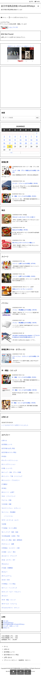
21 (31, 143)
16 (4, 143)
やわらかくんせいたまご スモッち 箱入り (23, 217)
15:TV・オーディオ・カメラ (10, 520)
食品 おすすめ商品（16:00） (20, 230)
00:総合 (4, 456)
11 (15, 140)
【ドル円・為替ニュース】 (11, 626)
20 (26, 143)
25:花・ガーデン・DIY (8, 560)
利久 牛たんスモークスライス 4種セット (23, 242)
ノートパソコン (8, 516)
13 (26, 140)
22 (37, 143)
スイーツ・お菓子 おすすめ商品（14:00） (24, 276)
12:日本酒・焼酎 (6, 504)
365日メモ (6, 628)
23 (4, 146)
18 (15, 143)
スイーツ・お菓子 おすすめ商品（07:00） (24, 263)
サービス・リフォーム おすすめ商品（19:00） (25, 183)
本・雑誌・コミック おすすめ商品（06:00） (25, 390)
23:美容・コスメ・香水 (9, 552)
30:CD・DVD (6, 580)
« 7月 (11, 152)
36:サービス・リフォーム (9, 603)
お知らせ (4, 440)
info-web (5, 621)
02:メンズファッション (9, 464)
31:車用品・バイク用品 (8, 584)
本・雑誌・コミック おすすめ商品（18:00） (24, 196)
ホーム (4, 17)
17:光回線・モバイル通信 (9, 528)
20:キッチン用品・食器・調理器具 (12, 540)
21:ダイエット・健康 (8, 544)
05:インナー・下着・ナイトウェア (12, 476)
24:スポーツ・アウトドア (9, 556)
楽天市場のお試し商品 (8, 448)
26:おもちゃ (5, 564)
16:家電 (4, 524)
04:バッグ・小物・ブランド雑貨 (11, 472)
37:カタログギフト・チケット (11, 607)
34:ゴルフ (5, 596)
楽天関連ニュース (7, 444)
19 (20, 143)
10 (10, 140)
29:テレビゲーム (7, 576)
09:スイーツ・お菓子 (8, 492)
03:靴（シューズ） (7, 468)
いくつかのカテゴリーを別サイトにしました (15, 425)
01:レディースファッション (10, 460)
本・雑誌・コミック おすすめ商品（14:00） (23, 403)
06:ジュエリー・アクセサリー (11, 480)
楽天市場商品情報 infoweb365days (13, 624)
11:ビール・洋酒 (6, 500)
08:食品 (4, 488)
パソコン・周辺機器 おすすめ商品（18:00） (24, 322)
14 (31, 140)
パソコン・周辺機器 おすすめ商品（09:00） (25, 310)
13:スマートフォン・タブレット (11, 508)
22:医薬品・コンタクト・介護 (10, 548)
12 (20, 140)
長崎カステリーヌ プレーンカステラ (22, 289)
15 (37, 140)
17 (10, 143)
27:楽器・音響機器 (7, 568)
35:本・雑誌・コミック (9, 600)
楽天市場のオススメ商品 (9, 452)
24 (10, 146)
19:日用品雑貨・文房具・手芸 (10, 536)
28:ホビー (5, 572)
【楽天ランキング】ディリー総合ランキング (20, 46)
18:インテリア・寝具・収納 (10, 532)
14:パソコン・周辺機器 (8, 512)
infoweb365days (8, 622)
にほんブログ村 (13, 27)
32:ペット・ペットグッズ (9, 588)
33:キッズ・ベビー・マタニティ (11, 592)
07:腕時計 (5, 484)
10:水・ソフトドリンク (8, 496)
